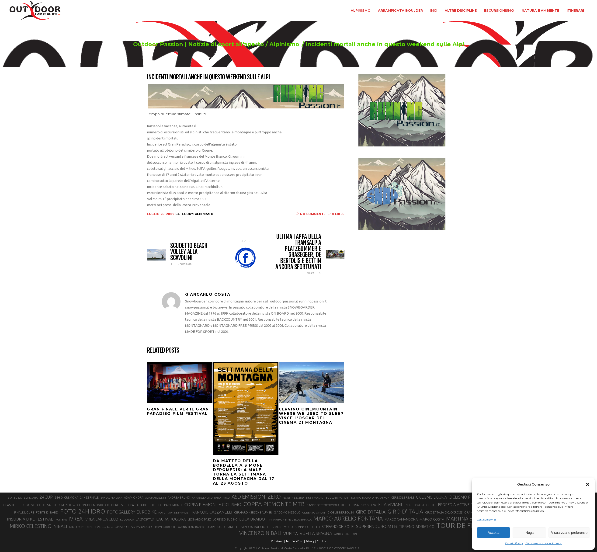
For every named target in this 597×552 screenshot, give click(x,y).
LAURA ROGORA (171, 519)
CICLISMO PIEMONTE (469, 497)
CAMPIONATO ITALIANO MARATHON (366, 497)
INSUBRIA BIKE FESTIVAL (30, 519)
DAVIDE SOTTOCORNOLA (322, 505)
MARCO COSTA (432, 519)
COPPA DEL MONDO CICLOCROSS (100, 505)
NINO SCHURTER (81, 527)
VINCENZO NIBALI (260, 533)
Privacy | (310, 541)
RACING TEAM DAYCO (190, 527)
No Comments (313, 214)
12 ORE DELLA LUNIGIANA (22, 497)
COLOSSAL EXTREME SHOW (56, 505)
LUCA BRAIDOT (253, 519)
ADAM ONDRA (133, 497)
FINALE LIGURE (24, 512)
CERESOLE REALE (402, 497)
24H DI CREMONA (66, 497)
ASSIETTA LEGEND (293, 497)
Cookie (321, 541)
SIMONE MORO (282, 526)
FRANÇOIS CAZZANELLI (211, 512)
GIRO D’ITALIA (405, 511)
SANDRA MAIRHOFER (256, 527)
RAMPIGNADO (215, 526)
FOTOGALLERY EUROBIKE (131, 512)
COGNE (29, 505)
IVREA (76, 518)
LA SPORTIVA (145, 519)
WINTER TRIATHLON (345, 534)
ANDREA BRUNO (179, 497)
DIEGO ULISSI (368, 505)
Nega (529, 533)
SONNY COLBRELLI (307, 526)
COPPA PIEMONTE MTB (274, 504)
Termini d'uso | (295, 541)
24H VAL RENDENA (111, 497)
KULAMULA (127, 519)
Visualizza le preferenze (569, 533)
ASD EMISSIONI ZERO (256, 497)
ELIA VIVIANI (390, 504)
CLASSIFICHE (12, 505)
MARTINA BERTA (465, 518)
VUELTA (290, 533)
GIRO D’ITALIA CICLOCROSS (443, 512)
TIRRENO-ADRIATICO (416, 526)
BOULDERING (334, 497)
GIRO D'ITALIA (370, 511)
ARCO (226, 497)
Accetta (493, 533)
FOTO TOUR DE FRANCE (173, 512)
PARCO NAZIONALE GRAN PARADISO (123, 527)
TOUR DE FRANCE (464, 526)
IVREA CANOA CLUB (101, 519)
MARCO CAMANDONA (401, 519)
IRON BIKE (61, 519)
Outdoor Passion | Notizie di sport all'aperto (198, 44)
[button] (587, 484)
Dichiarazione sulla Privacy (543, 543)
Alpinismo (284, 44)
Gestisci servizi (486, 519)
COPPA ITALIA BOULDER (140, 505)
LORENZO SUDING (225, 519)
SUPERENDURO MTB (376, 526)
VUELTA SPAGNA (316, 533)
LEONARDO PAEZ (199, 519)
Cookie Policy (514, 543)
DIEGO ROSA (350, 505)
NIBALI (60, 526)
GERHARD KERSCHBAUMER (253, 512)
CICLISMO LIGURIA (431, 497)
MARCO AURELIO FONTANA (348, 519)
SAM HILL (233, 526)
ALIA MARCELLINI (155, 497)
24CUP (46, 497)
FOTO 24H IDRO (82, 511)
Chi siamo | (278, 541)
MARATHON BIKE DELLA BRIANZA (290, 519)
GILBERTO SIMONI (314, 512)
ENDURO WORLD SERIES (420, 505)
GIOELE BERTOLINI (340, 512)
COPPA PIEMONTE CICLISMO (212, 504)
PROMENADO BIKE (165, 527)
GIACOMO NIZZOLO (287, 512)
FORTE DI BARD (47, 512)
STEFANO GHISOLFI (338, 526)
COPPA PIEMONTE (170, 505)
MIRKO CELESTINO (31, 526)
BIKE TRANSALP (315, 497)
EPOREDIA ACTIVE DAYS (459, 505)
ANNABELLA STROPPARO (206, 497)
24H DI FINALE (89, 497)
